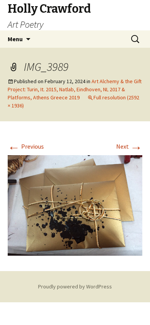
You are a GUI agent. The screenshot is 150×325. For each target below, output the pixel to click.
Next (129, 146)
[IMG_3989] (75, 205)
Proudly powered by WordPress (75, 286)
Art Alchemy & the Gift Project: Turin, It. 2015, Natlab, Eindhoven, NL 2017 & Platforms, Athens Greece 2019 (75, 89)
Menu (15, 39)
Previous (26, 146)
